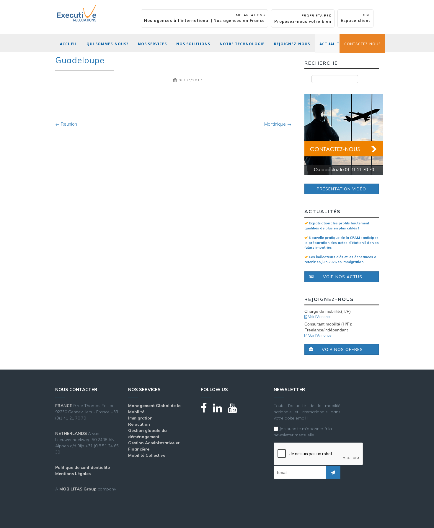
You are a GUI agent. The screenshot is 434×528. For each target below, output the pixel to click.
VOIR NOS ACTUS (342, 276)
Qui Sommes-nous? (107, 43)
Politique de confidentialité (82, 467)
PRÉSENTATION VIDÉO (341, 189)
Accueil (68, 43)
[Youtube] (235, 410)
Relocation (139, 424)
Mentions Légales (73, 473)
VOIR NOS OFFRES (342, 349)
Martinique (277, 124)
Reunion (66, 124)
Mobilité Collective (146, 455)
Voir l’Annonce (319, 317)
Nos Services (152, 43)
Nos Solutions (193, 43)
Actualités (331, 43)
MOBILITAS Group (78, 489)
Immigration (140, 418)
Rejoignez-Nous (292, 43)
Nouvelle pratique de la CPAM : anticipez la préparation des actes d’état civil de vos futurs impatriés (341, 242)
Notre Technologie (242, 43)
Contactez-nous (362, 43)
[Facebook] (207, 410)
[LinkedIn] (220, 410)
